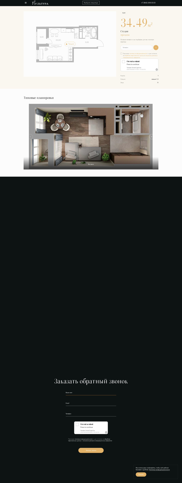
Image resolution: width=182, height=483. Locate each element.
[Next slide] (151, 136)
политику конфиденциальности (138, 53)
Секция (122, 79)
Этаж (122, 83)
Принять (141, 474)
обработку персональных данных (134, 55)
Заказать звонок (91, 450)
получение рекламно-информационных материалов (97, 441)
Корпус (122, 76)
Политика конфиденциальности (159, 470)
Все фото (91, 164)
